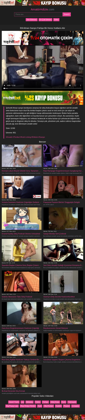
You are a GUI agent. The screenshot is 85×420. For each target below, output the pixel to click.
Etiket (56, 20)
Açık (39, 406)
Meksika (29, 402)
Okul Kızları (48, 406)
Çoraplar (75, 406)
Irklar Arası (55, 402)
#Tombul (16, 137)
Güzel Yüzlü (14, 402)
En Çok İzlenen (45, 20)
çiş (22, 402)
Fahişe (45, 402)
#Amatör (9, 137)
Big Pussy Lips (12, 406)
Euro (64, 402)
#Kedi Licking (25, 137)
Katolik (58, 406)
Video (37, 402)
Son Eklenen (32, 20)
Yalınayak (72, 402)
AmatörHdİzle (42, 9)
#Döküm (34, 137)
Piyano (66, 406)
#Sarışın (41, 137)
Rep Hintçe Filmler (28, 406)
